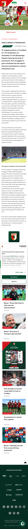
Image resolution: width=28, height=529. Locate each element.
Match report (11, 32)
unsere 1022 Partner (12, 256)
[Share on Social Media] (26, 46)
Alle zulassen (14, 277)
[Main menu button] (25, 3)
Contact (7, 520)
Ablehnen (14, 281)
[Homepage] (3, 3)
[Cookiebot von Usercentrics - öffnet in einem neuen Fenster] (19, 246)
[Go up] (25, 461)
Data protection (19, 520)
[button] (4, 154)
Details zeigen (19, 272)
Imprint (12, 520)
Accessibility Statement (11, 522)
